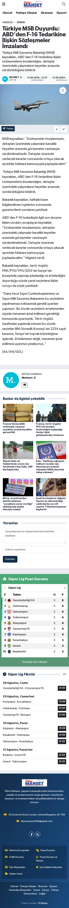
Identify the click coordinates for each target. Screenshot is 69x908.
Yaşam (36, 890)
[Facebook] (31, 834)
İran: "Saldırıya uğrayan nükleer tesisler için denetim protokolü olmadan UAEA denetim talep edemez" (50, 467)
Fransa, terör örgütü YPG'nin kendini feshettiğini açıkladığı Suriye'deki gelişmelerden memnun (50, 429)
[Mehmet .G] (11, 380)
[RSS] (37, 834)
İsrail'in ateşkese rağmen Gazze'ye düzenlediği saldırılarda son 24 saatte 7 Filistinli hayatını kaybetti (51, 504)
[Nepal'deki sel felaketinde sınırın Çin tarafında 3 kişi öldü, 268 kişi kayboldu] (18, 450)
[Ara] (63, 4)
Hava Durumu (48, 850)
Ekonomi (47, 12)
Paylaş (10, 128)
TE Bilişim (43, 903)
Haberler (7, 22)
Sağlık (42, 893)
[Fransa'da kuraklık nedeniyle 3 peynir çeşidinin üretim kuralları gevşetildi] (18, 412)
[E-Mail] (24, 385)
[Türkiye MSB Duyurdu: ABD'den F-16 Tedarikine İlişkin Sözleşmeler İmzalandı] (34, 104)
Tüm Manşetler (17, 867)
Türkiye (55, 890)
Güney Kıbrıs (30, 893)
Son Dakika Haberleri (51, 867)
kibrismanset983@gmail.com (36, 821)
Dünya (21, 22)
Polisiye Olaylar (26, 12)
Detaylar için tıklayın (34, 662)
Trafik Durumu (16, 857)
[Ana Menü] (3, 4)
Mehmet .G (29, 377)
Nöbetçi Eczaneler (19, 850)
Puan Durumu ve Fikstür (46, 859)
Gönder (10, 559)
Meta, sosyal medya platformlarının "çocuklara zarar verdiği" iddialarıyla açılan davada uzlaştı (18, 504)
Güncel (7, 12)
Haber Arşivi (15, 874)
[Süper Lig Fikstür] (64, 674)
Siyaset (61, 12)
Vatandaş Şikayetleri (20, 890)
